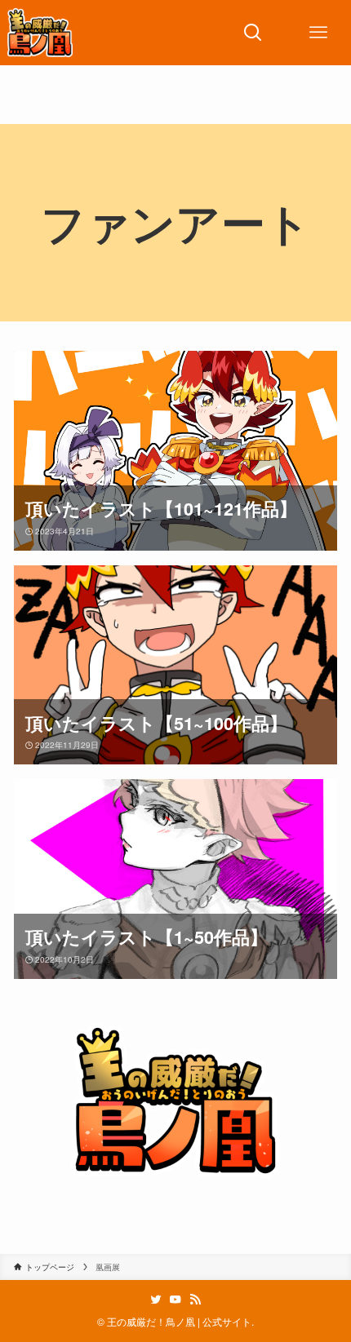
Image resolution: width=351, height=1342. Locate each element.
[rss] (195, 1299)
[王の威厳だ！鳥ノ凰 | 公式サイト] (40, 32)
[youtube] (175, 1299)
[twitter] (156, 1299)
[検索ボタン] (253, 32)
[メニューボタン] (318, 32)
